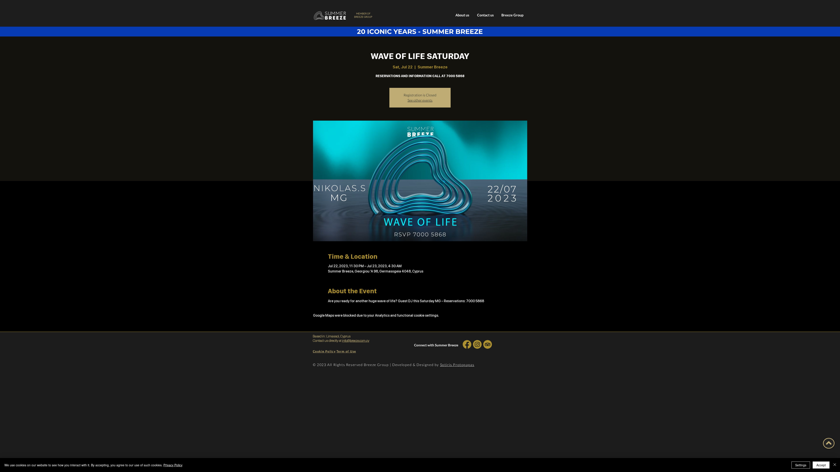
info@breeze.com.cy (355, 340)
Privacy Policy (172, 465)
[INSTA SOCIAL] (477, 344)
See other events (420, 100)
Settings (800, 465)
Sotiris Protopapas (457, 365)
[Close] (834, 465)
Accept (821, 465)
